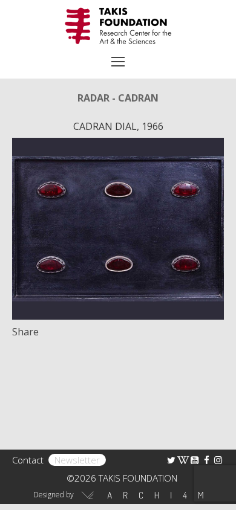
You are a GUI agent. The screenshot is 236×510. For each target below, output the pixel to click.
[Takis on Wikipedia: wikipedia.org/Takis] (183, 460)
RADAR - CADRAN (118, 98)
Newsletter (77, 460)
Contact (28, 460)
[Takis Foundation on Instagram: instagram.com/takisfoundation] (218, 460)
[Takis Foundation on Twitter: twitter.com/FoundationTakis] (171, 460)
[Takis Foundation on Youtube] (194, 460)
